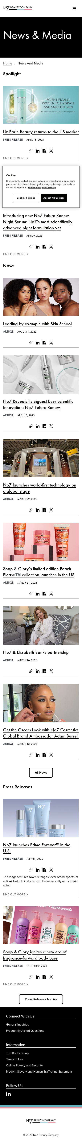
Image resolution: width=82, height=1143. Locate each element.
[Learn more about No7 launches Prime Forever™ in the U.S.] (41, 818)
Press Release (13, 139)
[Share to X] (51, 151)
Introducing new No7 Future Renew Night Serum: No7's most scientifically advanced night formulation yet (37, 221)
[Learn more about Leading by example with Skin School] (41, 297)
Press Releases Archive (41, 999)
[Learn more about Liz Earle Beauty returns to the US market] (41, 105)
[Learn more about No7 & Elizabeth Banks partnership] (41, 625)
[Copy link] (31, 151)
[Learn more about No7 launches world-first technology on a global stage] (41, 458)
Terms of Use (14, 1059)
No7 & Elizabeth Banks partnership (36, 652)
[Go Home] (41, 1121)
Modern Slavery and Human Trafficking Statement (39, 1071)
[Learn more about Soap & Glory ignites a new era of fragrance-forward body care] (41, 925)
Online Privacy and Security (24, 1065)
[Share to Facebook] (44, 151)
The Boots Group (17, 1053)
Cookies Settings (26, 197)
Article (8, 331)
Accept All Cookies (53, 197)
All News (41, 772)
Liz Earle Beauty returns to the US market (41, 132)
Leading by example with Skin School (37, 323)
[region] (41, 187)
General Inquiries (17, 1024)
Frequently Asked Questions (25, 1030)
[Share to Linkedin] (37, 151)
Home (7, 63)
